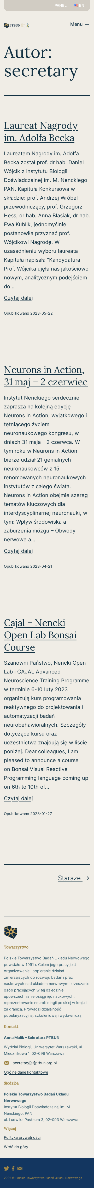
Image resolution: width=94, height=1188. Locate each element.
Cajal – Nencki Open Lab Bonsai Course (40, 635)
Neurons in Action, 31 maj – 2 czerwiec (46, 376)
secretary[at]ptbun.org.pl (35, 1063)
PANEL (61, 5)
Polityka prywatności (22, 1137)
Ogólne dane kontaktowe (26, 1072)
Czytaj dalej (29, 298)
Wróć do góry (16, 1146)
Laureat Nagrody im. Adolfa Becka (41, 131)
